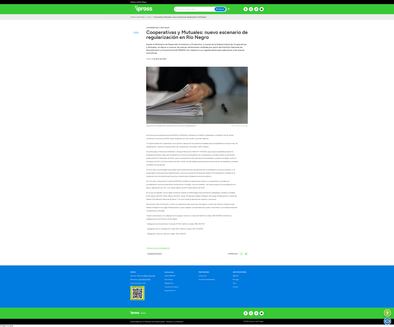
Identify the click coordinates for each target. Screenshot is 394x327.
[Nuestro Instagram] (256, 9)
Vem (234, 283)
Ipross (149, 17)
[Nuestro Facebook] (246, 9)
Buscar (221, 9)
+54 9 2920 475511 (144, 279)
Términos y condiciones (174, 322)
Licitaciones (203, 276)
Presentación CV (169, 290)
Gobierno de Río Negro (137, 17)
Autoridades (168, 279)
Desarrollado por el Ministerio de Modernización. (148, 322)
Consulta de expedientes (207, 279)
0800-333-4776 (149, 276)
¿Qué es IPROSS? (170, 276)
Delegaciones (168, 283)
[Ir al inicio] (145, 9)
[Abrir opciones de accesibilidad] (387, 313)
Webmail (235, 276)
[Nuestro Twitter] (251, 9)
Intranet (235, 287)
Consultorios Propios (171, 287)
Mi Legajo (236, 279)
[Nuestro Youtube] (262, 9)
